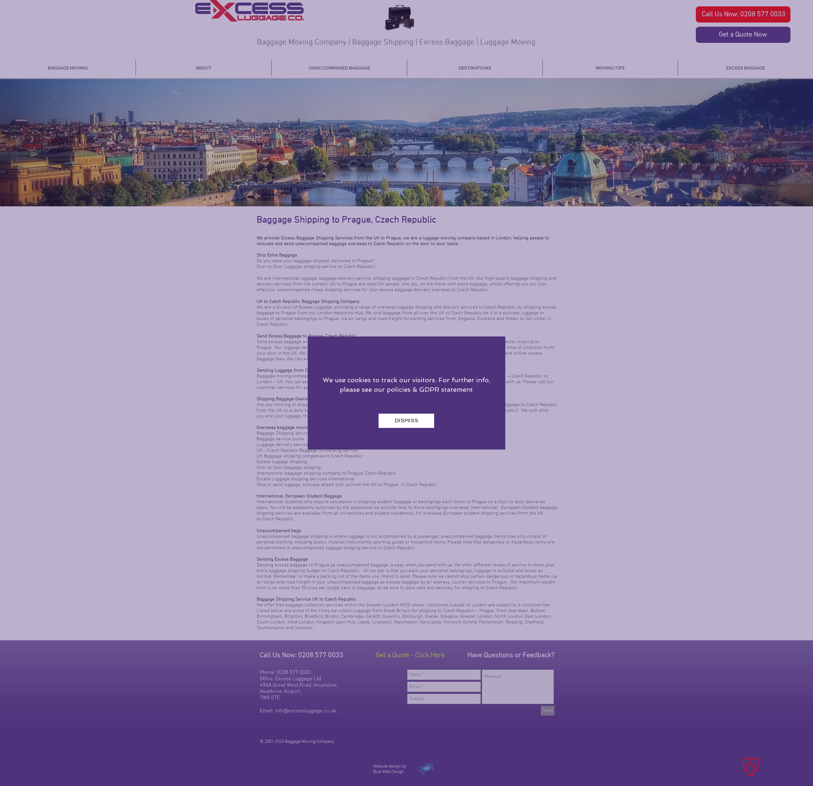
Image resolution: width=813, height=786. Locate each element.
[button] (406, 421)
